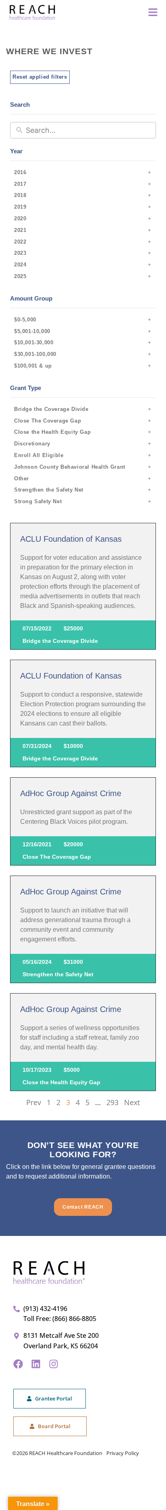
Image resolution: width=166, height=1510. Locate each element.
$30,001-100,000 (35, 354)
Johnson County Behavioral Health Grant (69, 467)
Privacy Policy (122, 1453)
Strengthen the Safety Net (48, 490)
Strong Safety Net (38, 501)
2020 (20, 218)
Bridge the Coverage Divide (51, 409)
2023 (20, 253)
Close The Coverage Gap (47, 421)
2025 (20, 276)
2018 (20, 195)
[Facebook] (18, 1364)
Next (132, 1102)
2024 (20, 265)
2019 (20, 207)
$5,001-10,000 (32, 331)
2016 (20, 172)
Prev (33, 1102)
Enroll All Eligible (38, 455)
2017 (20, 184)
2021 (20, 230)
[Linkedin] (36, 1364)
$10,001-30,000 (33, 342)
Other (21, 479)
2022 (20, 242)
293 (112, 1102)
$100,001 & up (33, 366)
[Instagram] (53, 1364)
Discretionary (32, 444)
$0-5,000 (25, 320)
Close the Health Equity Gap (52, 432)
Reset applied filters (39, 77)
